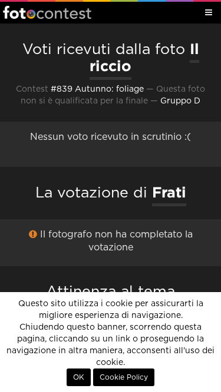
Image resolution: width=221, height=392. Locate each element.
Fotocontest (47, 12)
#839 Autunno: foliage (97, 89)
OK (78, 377)
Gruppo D (180, 101)
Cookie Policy (124, 377)
